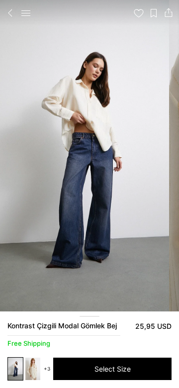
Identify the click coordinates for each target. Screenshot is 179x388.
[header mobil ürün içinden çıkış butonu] (10, 13)
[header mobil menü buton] (26, 13)
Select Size (112, 369)
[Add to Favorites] (138, 12)
